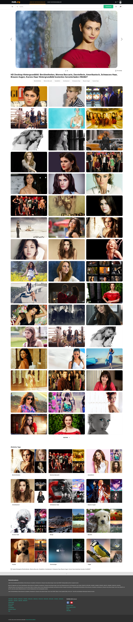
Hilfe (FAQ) (68, 610)
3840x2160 (20, 598)
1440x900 (56, 598)
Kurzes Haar (96, 81)
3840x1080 (51, 598)
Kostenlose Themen (12, 609)
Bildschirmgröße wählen (71, 607)
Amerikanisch (66, 81)
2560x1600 (25, 600)
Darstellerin (57, 81)
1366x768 (15, 598)
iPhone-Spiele (11, 604)
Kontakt (67, 608)
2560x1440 (30, 598)
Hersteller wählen (69, 605)
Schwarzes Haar (76, 81)
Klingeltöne (10, 605)
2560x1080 (46, 598)
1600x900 (25, 598)
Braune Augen (86, 81)
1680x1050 (61, 598)
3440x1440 (41, 598)
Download (108, 6)
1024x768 (15, 600)
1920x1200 (10, 600)
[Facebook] (68, 603)
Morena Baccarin (48, 81)
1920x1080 (10, 598)
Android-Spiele (11, 602)
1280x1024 (35, 598)
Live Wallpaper (11, 607)
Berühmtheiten (37, 81)
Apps (9, 611)
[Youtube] (72, 603)
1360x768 (20, 600)
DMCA (34, 619)
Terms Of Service (29, 619)
